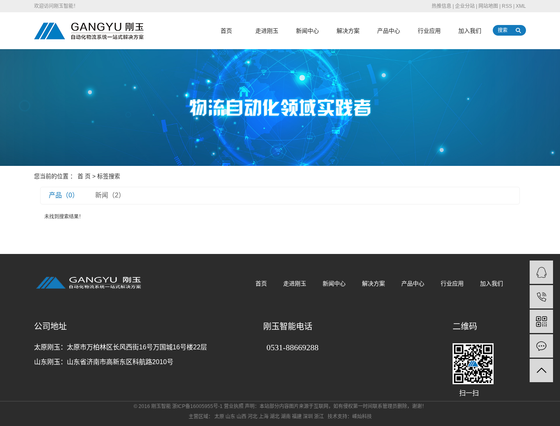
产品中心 (388, 30)
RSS (507, 6)
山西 (241, 416)
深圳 (308, 416)
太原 (219, 416)
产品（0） (64, 195)
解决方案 (348, 30)
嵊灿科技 (362, 416)
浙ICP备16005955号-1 (197, 406)
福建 (297, 416)
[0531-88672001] (541, 296)
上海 (264, 416)
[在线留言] (541, 346)
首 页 (84, 176)
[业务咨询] (541, 272)
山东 (230, 416)
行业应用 (429, 30)
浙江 (319, 416)
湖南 (286, 416)
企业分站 (465, 6)
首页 (226, 30)
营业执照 (234, 406)
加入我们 (469, 30)
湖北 (275, 416)
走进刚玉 (266, 30)
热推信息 (441, 6)
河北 (252, 416)
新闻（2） (110, 195)
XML (521, 6)
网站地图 (488, 6)
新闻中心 (307, 30)
